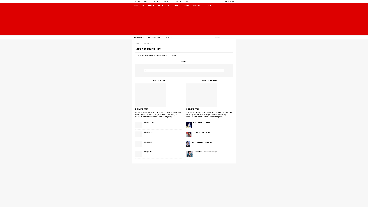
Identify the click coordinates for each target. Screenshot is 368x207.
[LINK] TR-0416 (149, 123)
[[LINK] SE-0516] (138, 144)
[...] (172, 117)
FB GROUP (165, 1)
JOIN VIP (186, 5)
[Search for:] (223, 38)
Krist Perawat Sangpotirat (202, 123)
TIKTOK (187, 1)
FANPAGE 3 (156, 1)
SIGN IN (208, 5)
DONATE (151, 5)
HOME (136, 5)
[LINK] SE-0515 (148, 152)
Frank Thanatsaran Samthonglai (206, 152)
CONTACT (176, 5)
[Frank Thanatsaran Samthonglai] (189, 154)
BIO (143, 5)
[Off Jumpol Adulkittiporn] (188, 134)
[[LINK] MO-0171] (138, 134)
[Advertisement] (184, 21)
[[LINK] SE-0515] (138, 154)
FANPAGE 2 (146, 1)
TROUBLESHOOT (163, 5)
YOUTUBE (178, 1)
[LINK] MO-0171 (149, 132)
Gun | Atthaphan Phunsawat (202, 142)
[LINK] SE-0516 (148, 142)
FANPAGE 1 (137, 1)
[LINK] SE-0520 (141, 109)
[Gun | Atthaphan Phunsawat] (188, 144)
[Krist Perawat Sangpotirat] (189, 125)
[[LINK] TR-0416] (138, 125)
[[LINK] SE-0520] (158, 95)
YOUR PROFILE (197, 5)
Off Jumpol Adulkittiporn (201, 132)
